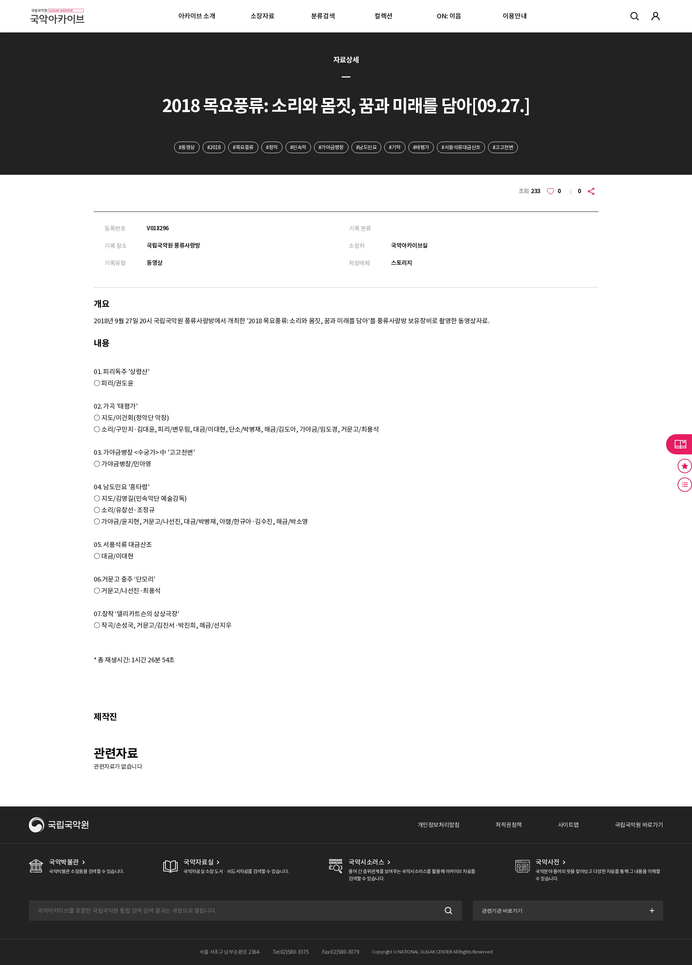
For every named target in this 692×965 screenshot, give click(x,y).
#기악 (395, 147)
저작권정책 (509, 824)
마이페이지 (655, 16)
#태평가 (421, 147)
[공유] (592, 191)
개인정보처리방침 (439, 824)
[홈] (57, 7)
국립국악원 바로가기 (639, 824)
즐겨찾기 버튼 (685, 466)
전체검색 (634, 16)
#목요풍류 (243, 147)
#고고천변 (503, 147)
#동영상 (187, 147)
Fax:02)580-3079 (340, 952)
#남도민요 (366, 147)
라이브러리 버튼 (679, 444)
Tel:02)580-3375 (290, 952)
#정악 (272, 147)
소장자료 (262, 16)
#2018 (214, 147)
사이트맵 (568, 824)
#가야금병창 (331, 147)
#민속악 (298, 147)
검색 (447, 910)
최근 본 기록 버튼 (685, 484)
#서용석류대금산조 (461, 147)
